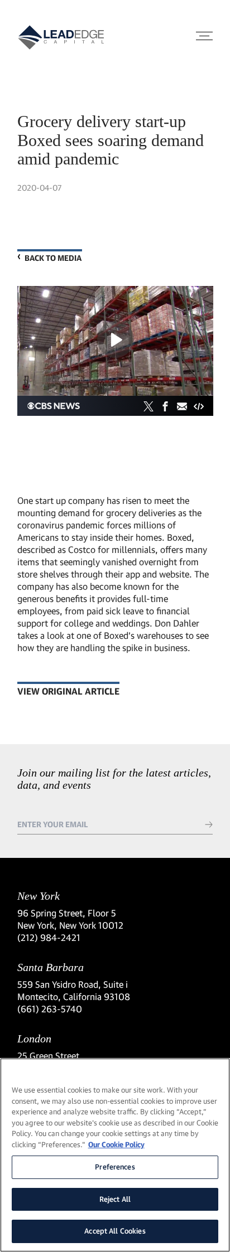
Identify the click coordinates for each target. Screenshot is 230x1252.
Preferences (115, 1166)
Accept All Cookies (114, 1230)
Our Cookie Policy (116, 1144)
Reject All (115, 1199)
